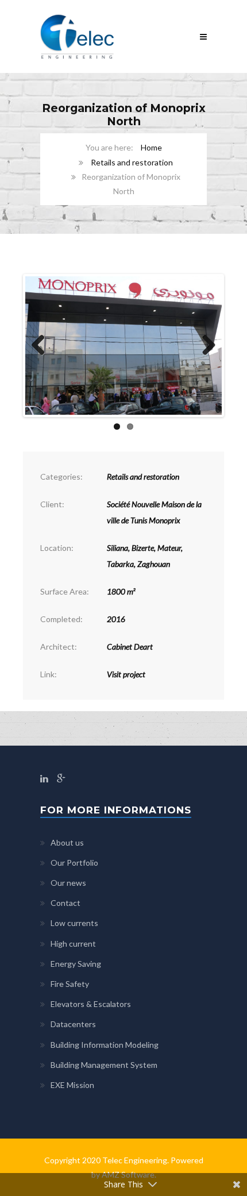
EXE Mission (72, 1085)
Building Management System (104, 1065)
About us (67, 842)
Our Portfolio (74, 862)
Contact (65, 903)
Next (204, 345)
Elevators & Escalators (91, 1004)
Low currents (74, 923)
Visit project (126, 674)
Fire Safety (70, 984)
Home (151, 147)
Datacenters (73, 1024)
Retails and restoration (132, 162)
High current (73, 943)
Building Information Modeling (105, 1045)
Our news (68, 883)
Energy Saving (76, 964)
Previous (42, 345)
